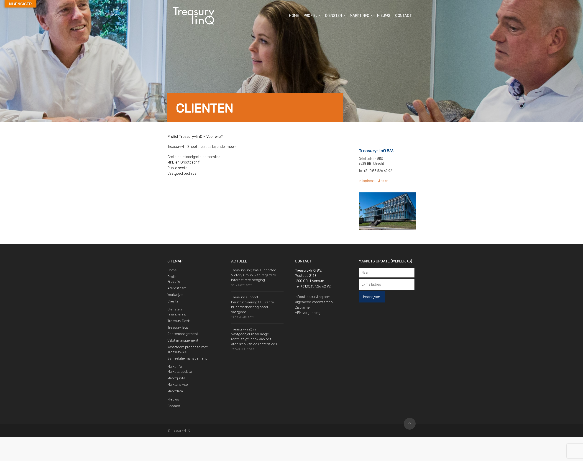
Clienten (174, 301)
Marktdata (175, 391)
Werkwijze (175, 295)
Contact (173, 406)
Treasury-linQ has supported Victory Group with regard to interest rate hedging (253, 275)
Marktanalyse (177, 385)
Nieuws (173, 399)
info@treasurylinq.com (375, 181)
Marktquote (176, 378)
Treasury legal (178, 327)
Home (172, 270)
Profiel (172, 277)
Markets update (179, 372)
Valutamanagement (182, 340)
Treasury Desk (178, 321)
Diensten (174, 309)
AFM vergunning (307, 313)
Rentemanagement (182, 334)
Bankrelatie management (187, 358)
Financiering (176, 314)
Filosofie (173, 282)
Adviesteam (176, 288)
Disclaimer (303, 307)
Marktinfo (174, 367)
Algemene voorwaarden (314, 302)
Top (410, 424)
